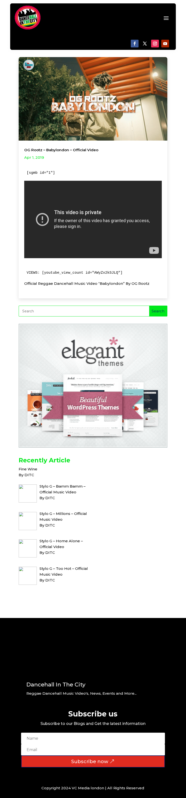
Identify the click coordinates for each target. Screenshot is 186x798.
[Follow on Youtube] (165, 43)
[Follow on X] (145, 43)
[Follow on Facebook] (135, 43)
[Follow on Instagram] (155, 43)
